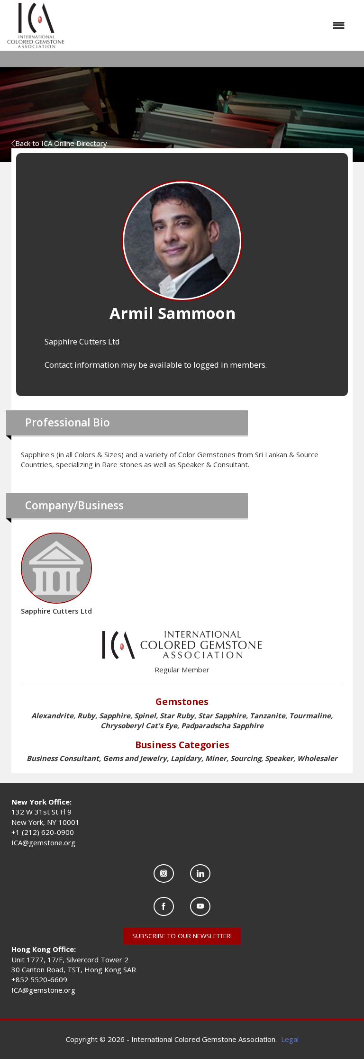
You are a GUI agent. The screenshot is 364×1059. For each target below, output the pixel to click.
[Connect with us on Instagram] (164, 873)
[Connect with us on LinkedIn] (200, 873)
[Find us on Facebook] (164, 906)
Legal (290, 1039)
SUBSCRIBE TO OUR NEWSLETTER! (182, 936)
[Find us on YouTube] (200, 906)
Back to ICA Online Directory (61, 143)
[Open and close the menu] (209, 25)
